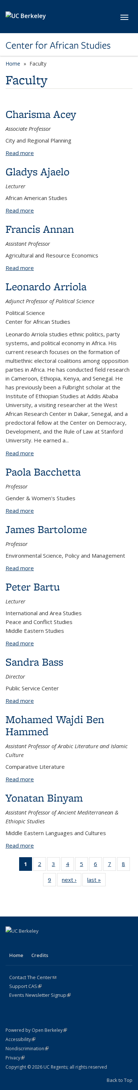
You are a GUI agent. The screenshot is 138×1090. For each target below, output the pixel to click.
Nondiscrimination (27, 1048)
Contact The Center (32, 977)
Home (13, 63)
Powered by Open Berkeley (36, 1030)
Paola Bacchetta (43, 472)
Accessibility (20, 1039)
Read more (20, 153)
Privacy (15, 1058)
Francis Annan (40, 229)
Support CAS (25, 986)
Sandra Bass (34, 662)
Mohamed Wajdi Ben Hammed (55, 725)
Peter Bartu (33, 586)
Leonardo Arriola (46, 286)
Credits (39, 955)
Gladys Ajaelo (38, 171)
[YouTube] (55, 943)
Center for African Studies (58, 45)
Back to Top (119, 1080)
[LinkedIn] (41, 943)
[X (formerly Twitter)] (26, 943)
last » (96, 881)
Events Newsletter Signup (40, 995)
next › (71, 881)
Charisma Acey (41, 114)
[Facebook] (12, 943)
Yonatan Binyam (44, 798)
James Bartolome (46, 529)
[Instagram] (69, 943)
